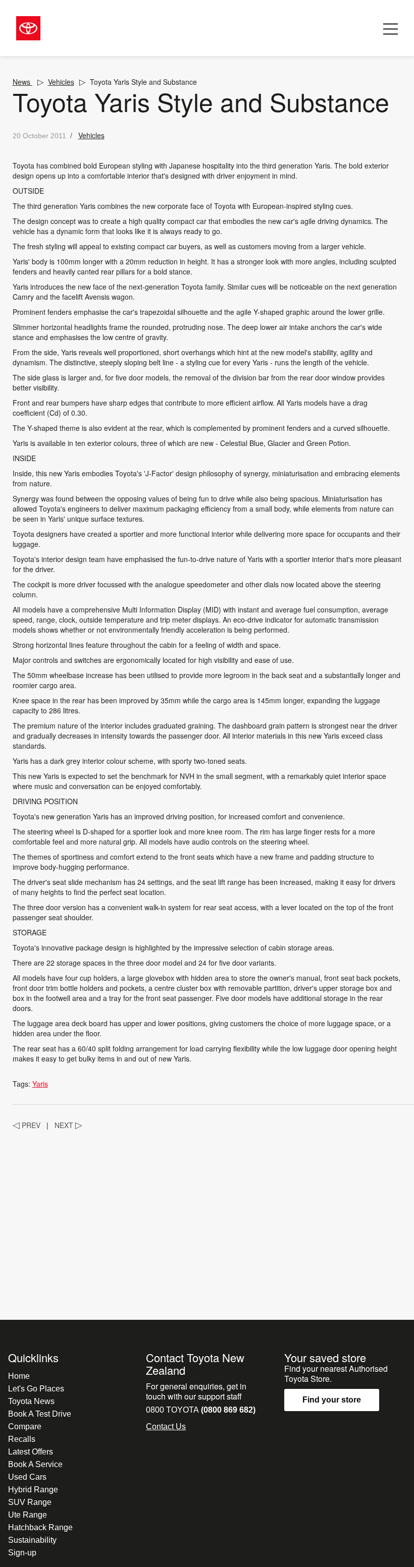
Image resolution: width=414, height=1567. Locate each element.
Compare (24, 1426)
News (22, 82)
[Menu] (390, 28)
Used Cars (27, 1477)
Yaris (40, 1084)
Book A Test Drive (39, 1414)
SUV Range (29, 1502)
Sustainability (32, 1540)
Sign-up (22, 1552)
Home (19, 1376)
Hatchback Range (40, 1527)
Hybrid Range (33, 1489)
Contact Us (166, 1426)
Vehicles (61, 82)
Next (68, 1125)
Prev (26, 1125)
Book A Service (35, 1464)
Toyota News (31, 1401)
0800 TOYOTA (200, 1410)
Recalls (21, 1439)
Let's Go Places (36, 1388)
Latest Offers (30, 1451)
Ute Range (27, 1514)
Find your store (331, 1399)
